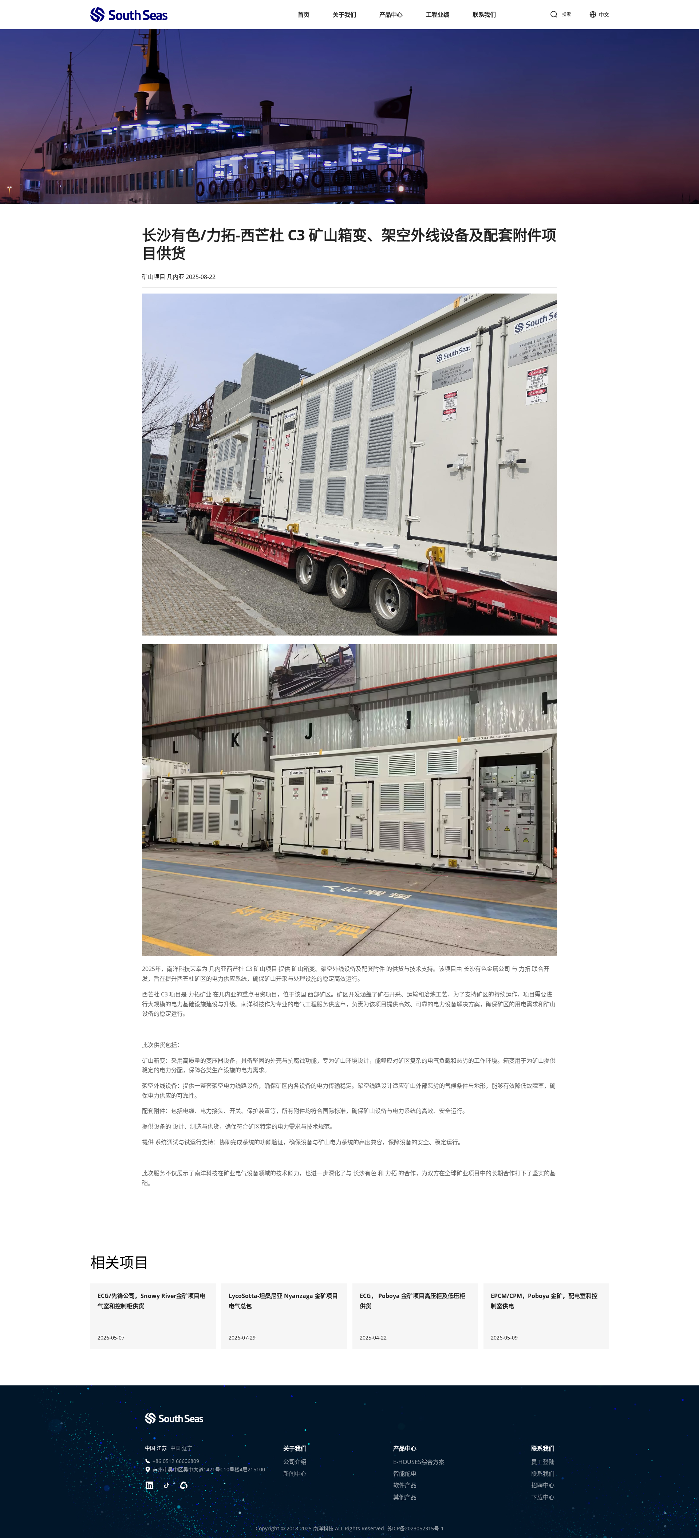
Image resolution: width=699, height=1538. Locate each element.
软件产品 (404, 1485)
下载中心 (542, 1497)
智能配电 (404, 1474)
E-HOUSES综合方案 (419, 1462)
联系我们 (484, 15)
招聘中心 (542, 1485)
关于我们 (344, 15)
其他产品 (404, 1497)
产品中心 (391, 15)
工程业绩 (437, 15)
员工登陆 (542, 1462)
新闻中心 (295, 1474)
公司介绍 (295, 1462)
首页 (303, 15)
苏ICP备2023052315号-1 (415, 1528)
